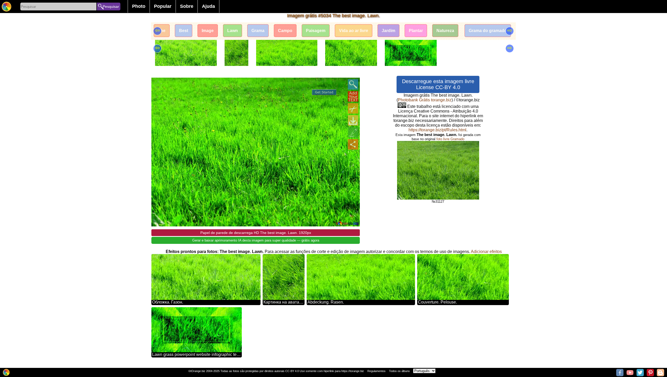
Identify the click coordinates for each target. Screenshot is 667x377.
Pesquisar (111, 6)
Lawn (232, 30)
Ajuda (208, 6)
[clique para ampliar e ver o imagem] (353, 84)
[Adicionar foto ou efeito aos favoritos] (158, 84)
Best (183, 30)
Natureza (445, 30)
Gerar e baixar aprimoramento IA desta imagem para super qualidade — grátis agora (255, 240)
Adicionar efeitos (486, 251)
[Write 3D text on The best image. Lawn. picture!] (353, 96)
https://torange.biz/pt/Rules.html (437, 130)
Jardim (388, 30)
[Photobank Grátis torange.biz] (6, 6)
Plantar (416, 30)
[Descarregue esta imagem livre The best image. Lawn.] (353, 120)
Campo (285, 30)
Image (208, 30)
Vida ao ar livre (353, 30)
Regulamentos (376, 371)
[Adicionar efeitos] (353, 132)
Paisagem (315, 30)
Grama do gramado (488, 30)
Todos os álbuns (399, 371)
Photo (138, 6)
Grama (257, 30)
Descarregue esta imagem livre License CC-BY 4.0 (438, 84)
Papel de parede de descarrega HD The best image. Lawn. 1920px (255, 233)
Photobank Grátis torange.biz (425, 100)
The (161, 30)
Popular (162, 6)
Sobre (186, 6)
